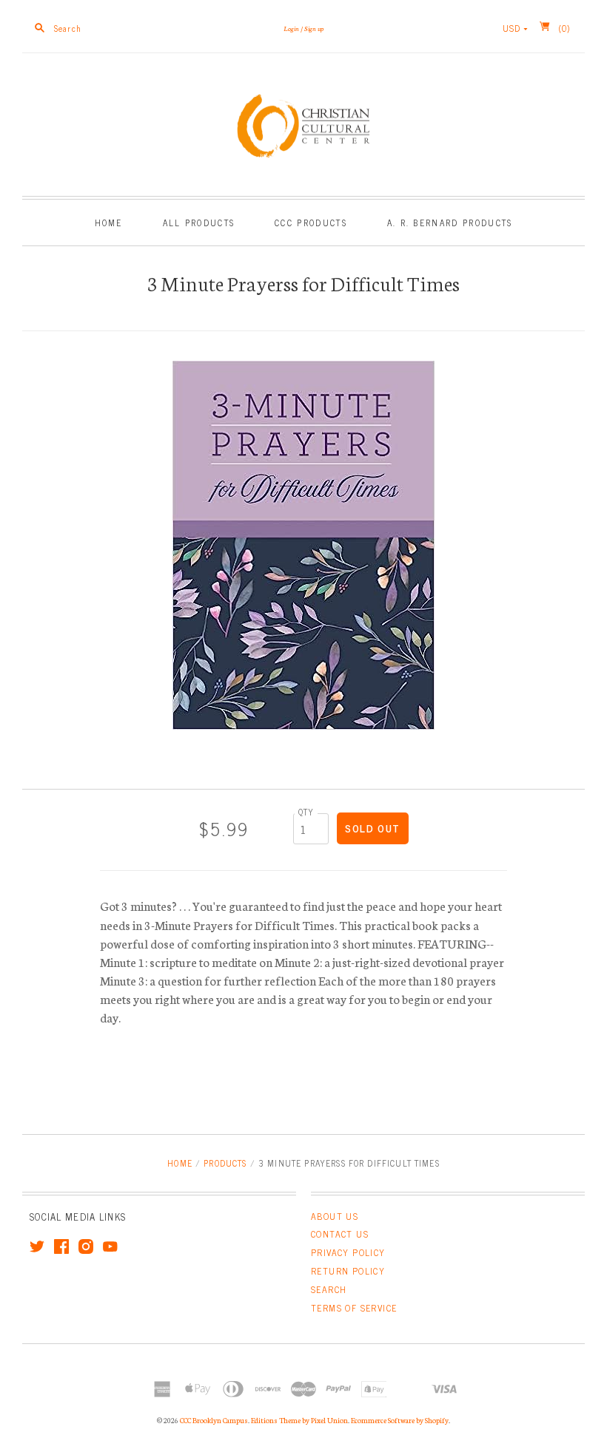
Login (291, 28)
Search (328, 1289)
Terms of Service (354, 1307)
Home (109, 222)
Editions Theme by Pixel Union (299, 1420)
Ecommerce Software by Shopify (400, 1420)
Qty (306, 812)
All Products (199, 222)
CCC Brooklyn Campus (214, 1420)
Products (225, 1163)
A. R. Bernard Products (450, 222)
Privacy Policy (348, 1252)
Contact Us (340, 1234)
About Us (334, 1216)
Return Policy (348, 1270)
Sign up (313, 28)
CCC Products (311, 222)
